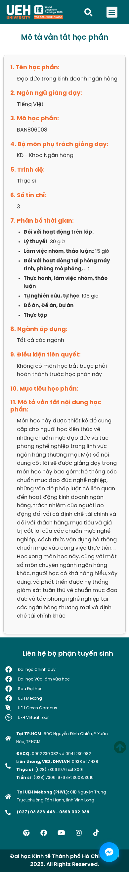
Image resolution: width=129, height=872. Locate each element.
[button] (112, 12)
